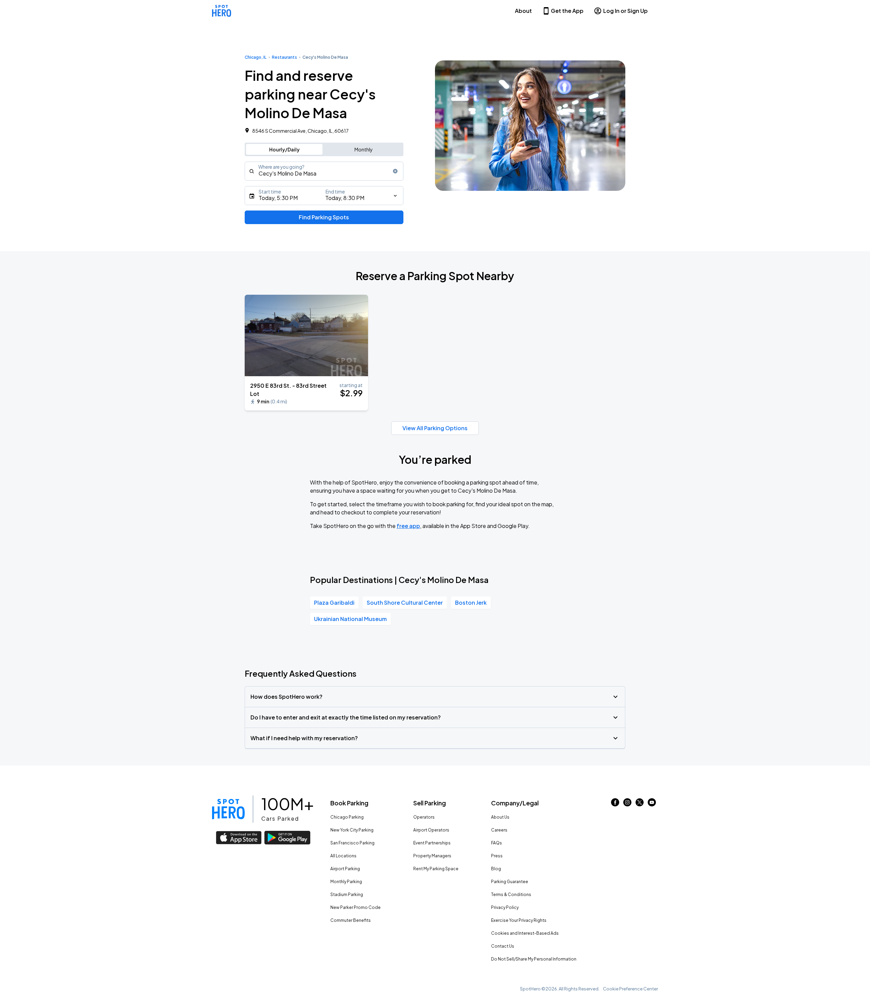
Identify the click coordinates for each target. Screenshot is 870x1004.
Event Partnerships (432, 842)
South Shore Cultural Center (405, 602)
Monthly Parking (346, 881)
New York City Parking (351, 830)
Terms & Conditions (511, 894)
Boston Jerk (471, 602)
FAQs (496, 842)
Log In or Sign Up (625, 10)
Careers (499, 830)
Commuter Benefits (350, 920)
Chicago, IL (255, 57)
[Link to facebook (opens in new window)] (615, 804)
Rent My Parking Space (435, 868)
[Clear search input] (395, 171)
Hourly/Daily (284, 149)
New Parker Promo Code (355, 907)
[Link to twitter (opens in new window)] (640, 804)
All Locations (343, 855)
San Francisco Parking (352, 842)
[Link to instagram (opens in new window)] (627, 804)
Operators (424, 817)
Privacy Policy (505, 907)
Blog (496, 868)
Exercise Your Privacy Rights (518, 920)
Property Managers (432, 855)
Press (497, 855)
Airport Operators (431, 830)
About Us (500, 817)
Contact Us (502, 946)
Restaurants (284, 57)
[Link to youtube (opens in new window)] (652, 804)
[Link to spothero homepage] (228, 809)
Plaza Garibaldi (334, 602)
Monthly (363, 149)
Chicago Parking (347, 817)
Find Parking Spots (324, 217)
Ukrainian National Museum (350, 618)
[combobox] (324, 171)
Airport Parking (345, 868)
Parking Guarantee (509, 881)
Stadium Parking (346, 894)
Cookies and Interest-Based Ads (525, 933)
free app (408, 525)
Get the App (567, 10)
